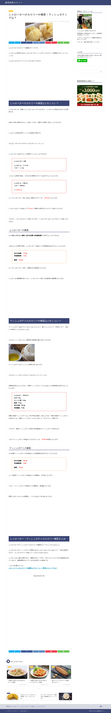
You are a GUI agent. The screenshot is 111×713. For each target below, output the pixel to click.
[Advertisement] (39, 79)
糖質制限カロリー (14, 2)
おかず (11, 11)
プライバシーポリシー (12, 710)
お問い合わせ (24, 710)
